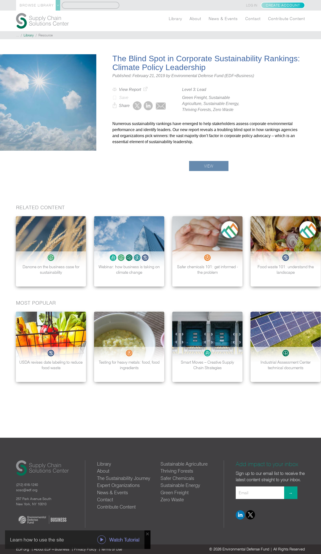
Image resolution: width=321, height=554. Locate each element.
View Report (130, 89)
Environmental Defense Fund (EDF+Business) (212, 76)
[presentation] (312, 251)
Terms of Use (111, 549)
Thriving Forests (176, 471)
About (195, 18)
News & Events (223, 18)
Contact (253, 18)
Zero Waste (172, 499)
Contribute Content (286, 18)
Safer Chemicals (177, 478)
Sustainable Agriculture (184, 464)
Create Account (283, 5)
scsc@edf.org (26, 490)
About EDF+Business (51, 549)
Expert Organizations (118, 485)
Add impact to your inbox (267, 464)
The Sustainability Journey (123, 478)
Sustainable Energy (180, 485)
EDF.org (22, 549)
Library (175, 18)
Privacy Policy (85, 549)
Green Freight (174, 492)
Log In (251, 5)
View (208, 166)
